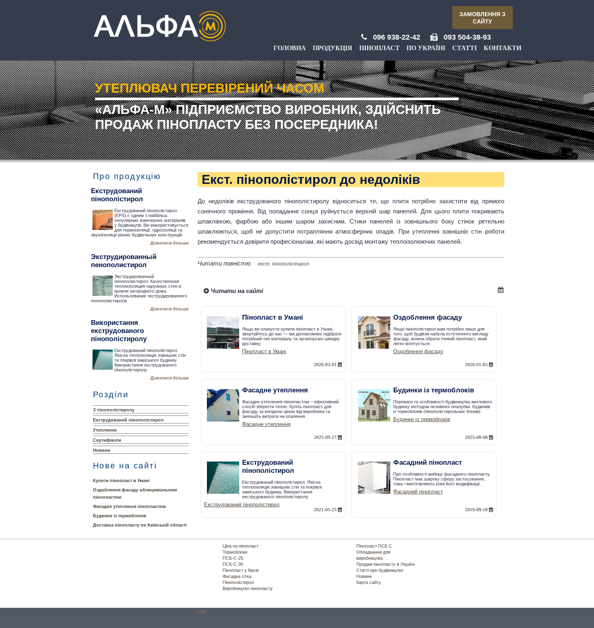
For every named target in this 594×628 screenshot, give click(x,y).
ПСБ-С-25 (233, 558)
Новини (101, 450)
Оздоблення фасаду (418, 351)
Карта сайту (368, 582)
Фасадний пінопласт (418, 492)
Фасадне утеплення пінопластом (129, 506)
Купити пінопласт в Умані (121, 480)
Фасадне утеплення (266, 424)
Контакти (502, 47)
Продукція (332, 47)
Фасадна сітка (237, 576)
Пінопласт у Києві (241, 570)
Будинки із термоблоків (119, 515)
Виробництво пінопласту (248, 588)
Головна (290, 47)
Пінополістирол (238, 582)
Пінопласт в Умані (264, 351)
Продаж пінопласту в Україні (385, 564)
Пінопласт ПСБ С (374, 546)
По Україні (426, 47)
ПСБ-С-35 (233, 564)
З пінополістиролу (114, 409)
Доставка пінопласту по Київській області (140, 525)
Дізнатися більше (169, 242)
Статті (464, 47)
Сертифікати (107, 440)
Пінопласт (379, 47)
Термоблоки (235, 552)
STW (201, 611)
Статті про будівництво (379, 570)
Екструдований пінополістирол (128, 419)
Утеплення (104, 430)
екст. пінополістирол (283, 264)
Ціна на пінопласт (241, 546)
